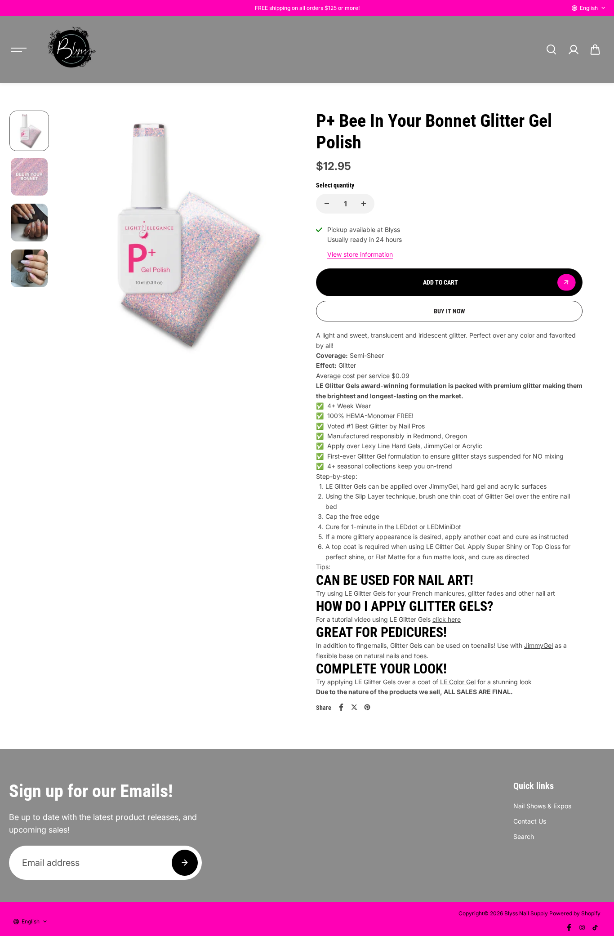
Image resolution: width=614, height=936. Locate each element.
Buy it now (449, 311)
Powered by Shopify (575, 913)
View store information (360, 254)
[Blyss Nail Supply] (71, 49)
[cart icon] (595, 49)
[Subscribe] (185, 863)
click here (446, 619)
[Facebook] (341, 707)
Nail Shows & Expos (542, 806)
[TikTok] (595, 927)
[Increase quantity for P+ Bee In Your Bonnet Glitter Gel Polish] (363, 203)
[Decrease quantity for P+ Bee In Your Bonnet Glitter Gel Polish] (326, 203)
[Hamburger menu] (19, 49)
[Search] (551, 49)
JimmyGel (538, 645)
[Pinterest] (367, 707)
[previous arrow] (75, 245)
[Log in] (573, 49)
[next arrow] (285, 245)
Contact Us (529, 821)
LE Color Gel (458, 682)
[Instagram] (582, 927)
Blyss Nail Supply (526, 913)
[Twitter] (354, 707)
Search (523, 836)
